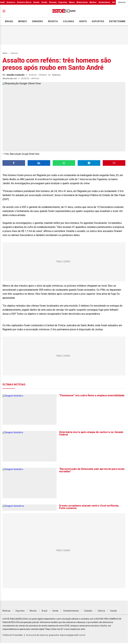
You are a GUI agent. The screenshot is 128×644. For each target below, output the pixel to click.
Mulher (93, 2)
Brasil (9, 21)
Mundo (22, 21)
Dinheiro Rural (24, 2)
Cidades (88, 610)
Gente (44, 2)
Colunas (68, 21)
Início (4, 53)
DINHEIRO (37, 21)
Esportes (62, 2)
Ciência (101, 610)
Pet (113, 2)
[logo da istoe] (63, 11)
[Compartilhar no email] (114, 163)
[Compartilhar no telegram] (89, 163)
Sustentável (104, 2)
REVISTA (53, 21)
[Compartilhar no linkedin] (39, 163)
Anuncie (122, 2)
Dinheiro (11, 2)
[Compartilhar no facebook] (13, 163)
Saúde (36, 2)
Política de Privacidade (12, 635)
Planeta (53, 2)
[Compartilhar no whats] (64, 163)
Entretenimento (71, 610)
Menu (72, 2)
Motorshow (82, 2)
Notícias (14, 53)
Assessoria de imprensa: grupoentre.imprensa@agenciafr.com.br (55, 635)
